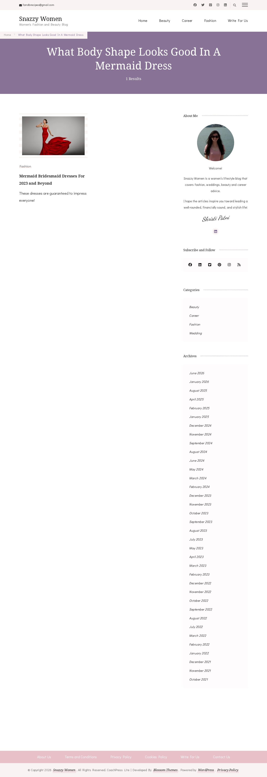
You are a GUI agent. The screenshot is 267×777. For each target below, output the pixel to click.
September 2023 (200, 522)
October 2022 (198, 600)
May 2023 (196, 548)
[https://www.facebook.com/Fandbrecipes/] (190, 265)
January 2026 (199, 382)
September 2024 (200, 443)
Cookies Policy (156, 757)
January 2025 (199, 417)
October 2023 (198, 513)
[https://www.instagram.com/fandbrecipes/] (229, 265)
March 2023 (197, 565)
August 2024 (198, 452)
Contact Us (221, 757)
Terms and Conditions (81, 757)
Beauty (164, 20)
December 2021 (200, 662)
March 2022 (197, 635)
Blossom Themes (165, 770)
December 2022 (200, 583)
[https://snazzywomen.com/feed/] (239, 265)
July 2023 (196, 539)
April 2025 (196, 399)
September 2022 (200, 609)
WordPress (206, 770)
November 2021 (200, 670)
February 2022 (199, 644)
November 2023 (200, 504)
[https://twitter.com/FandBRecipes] (210, 265)
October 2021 (198, 679)
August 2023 (198, 530)
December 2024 (200, 425)
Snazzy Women (40, 18)
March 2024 (197, 478)
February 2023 (199, 574)
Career (187, 20)
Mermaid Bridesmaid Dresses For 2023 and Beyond (52, 179)
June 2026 (196, 373)
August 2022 (198, 618)
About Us (44, 757)
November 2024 (200, 434)
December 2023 (200, 495)
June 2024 (196, 460)
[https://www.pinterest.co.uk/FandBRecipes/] (219, 265)
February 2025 (199, 408)
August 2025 (198, 390)
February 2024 (199, 487)
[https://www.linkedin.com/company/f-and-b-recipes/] (200, 265)
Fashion (210, 20)
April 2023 (196, 557)
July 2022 (196, 627)
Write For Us (238, 20)
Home (142, 20)
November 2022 (200, 592)
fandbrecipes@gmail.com (38, 5)
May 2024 (196, 469)
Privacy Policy (120, 757)
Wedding (195, 333)
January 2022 (199, 653)
